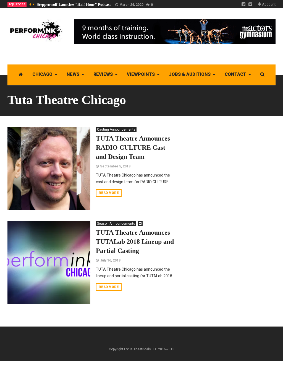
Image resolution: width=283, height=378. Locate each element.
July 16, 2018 (110, 260)
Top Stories (17, 4)
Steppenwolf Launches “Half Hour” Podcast (74, 4)
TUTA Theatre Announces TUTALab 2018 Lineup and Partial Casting (135, 241)
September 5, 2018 (115, 166)
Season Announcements (116, 224)
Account (269, 4)
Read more (109, 193)
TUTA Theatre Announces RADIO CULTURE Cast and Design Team (133, 147)
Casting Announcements (116, 129)
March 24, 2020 (131, 5)
